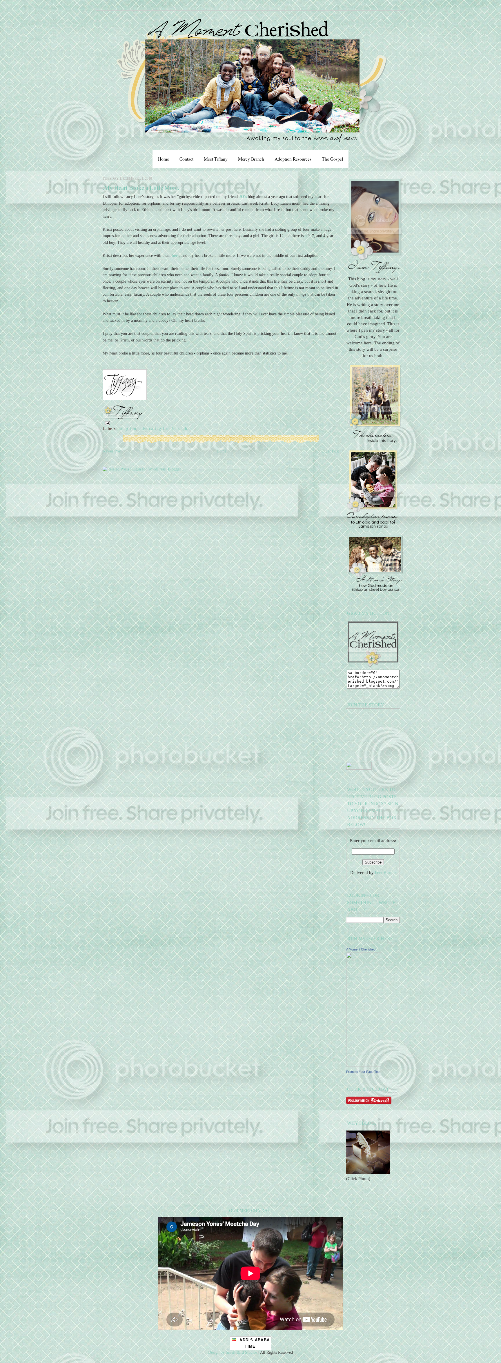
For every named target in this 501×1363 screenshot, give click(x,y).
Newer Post (112, 451)
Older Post (330, 451)
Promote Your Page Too (363, 1071)
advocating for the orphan (165, 428)
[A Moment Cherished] (363, 1065)
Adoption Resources (293, 159)
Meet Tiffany (216, 159)
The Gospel (332, 159)
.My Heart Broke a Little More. (141, 187)
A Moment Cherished (360, 949)
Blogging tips (11, 2)
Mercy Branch (251, 159)
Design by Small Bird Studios (232, 1352)
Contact (186, 159)
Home (163, 159)
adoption (127, 428)
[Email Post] (106, 422)
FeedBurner (385, 872)
